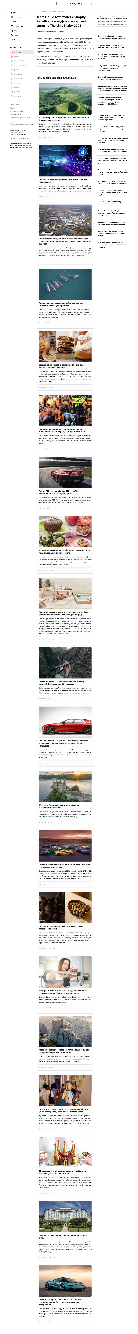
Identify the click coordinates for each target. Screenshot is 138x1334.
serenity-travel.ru (20, 61)
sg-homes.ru (18, 74)
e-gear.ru (17, 83)
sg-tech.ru (17, 96)
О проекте (14, 108)
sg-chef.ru (17, 56)
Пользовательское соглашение (22, 124)
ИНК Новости (69, 3)
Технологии (18, 26)
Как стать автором (17, 111)
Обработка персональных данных (20, 119)
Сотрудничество (16, 114)
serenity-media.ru (20, 65)
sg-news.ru (17, 52)
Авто (16, 31)
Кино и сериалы (20, 40)
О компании (14, 105)
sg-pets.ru (17, 92)
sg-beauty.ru (18, 78)
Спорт (16, 35)
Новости (17, 17)
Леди (15, 22)
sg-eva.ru (17, 70)
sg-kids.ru (17, 87)
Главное (16, 13)
